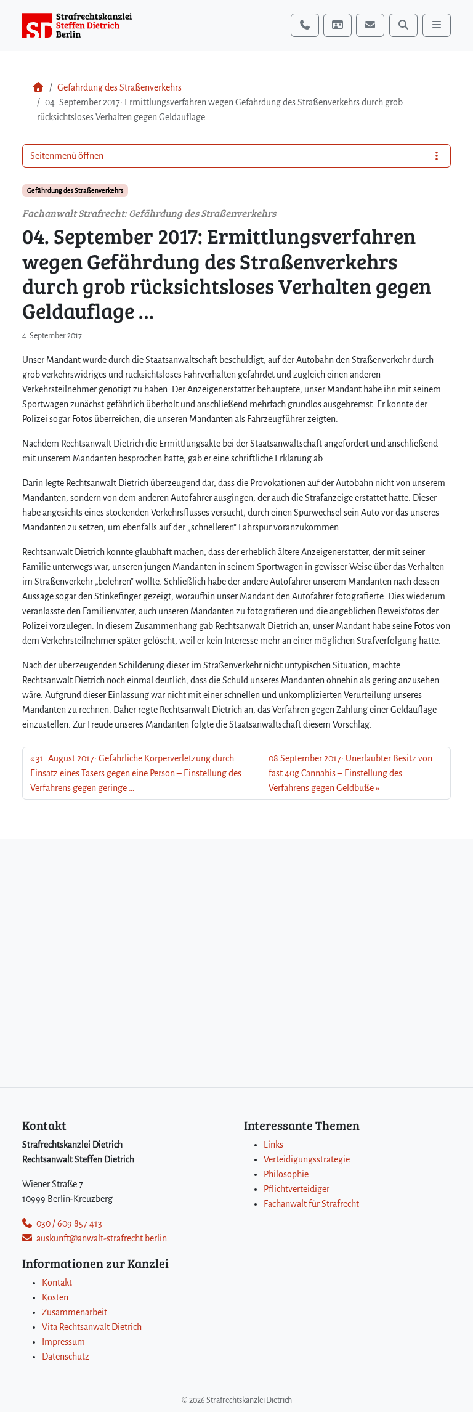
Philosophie (286, 1174)
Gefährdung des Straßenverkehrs (119, 87)
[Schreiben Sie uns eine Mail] (370, 25)
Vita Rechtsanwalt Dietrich (92, 1327)
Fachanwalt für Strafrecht (311, 1204)
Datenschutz (65, 1356)
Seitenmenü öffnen (66, 156)
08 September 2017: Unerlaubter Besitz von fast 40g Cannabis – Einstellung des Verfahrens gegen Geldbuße (350, 773)
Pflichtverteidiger (296, 1189)
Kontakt (57, 1283)
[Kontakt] (337, 25)
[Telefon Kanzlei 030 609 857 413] (305, 25)
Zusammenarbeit (74, 1312)
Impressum (63, 1342)
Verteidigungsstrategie (307, 1159)
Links (273, 1145)
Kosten (55, 1297)
